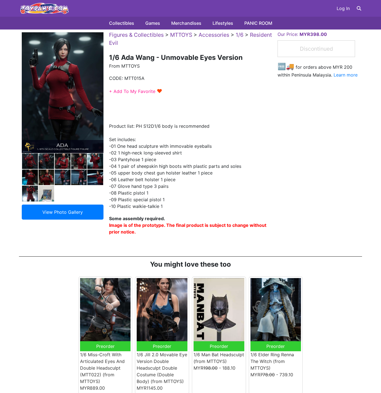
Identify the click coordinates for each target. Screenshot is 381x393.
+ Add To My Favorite (135, 91)
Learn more (346, 75)
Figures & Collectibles (136, 34)
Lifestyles (223, 23)
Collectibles (121, 23)
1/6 (239, 34)
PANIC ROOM (258, 23)
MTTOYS (181, 34)
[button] (359, 8)
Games (152, 23)
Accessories (214, 34)
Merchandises (186, 23)
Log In (343, 8)
